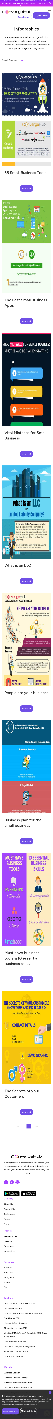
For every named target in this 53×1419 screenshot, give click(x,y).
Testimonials (9, 1214)
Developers (9, 1246)
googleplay (12, 1193)
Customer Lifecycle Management (19, 1346)
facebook (12, 1182)
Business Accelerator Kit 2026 (18, 1382)
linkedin (6, 1182)
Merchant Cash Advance (15, 1323)
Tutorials (8, 1267)
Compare (8, 1241)
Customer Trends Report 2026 (18, 1387)
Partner (7, 1219)
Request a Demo (11, 1236)
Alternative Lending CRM (15, 1328)
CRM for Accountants (14, 1356)
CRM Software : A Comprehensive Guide (23, 1313)
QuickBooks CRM (12, 1318)
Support (7, 1282)
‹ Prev (17, 1126)
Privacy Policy (28, 1411)
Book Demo (23, 17)
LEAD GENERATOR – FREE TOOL (20, 1303)
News (6, 1224)
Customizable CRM (13, 1308)
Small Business (10, 60)
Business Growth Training (16, 1377)
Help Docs (9, 1272)
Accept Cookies (10, 1411)
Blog (6, 1287)
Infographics (10, 1277)
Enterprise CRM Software (16, 1351)
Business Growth (12, 1373)
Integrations (9, 1251)
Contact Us (9, 1209)
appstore (28, 1193)
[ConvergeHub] (17, 12)
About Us (8, 1204)
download (26, 188)
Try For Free (41, 15)
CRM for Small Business (15, 1341)
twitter (17, 1182)
